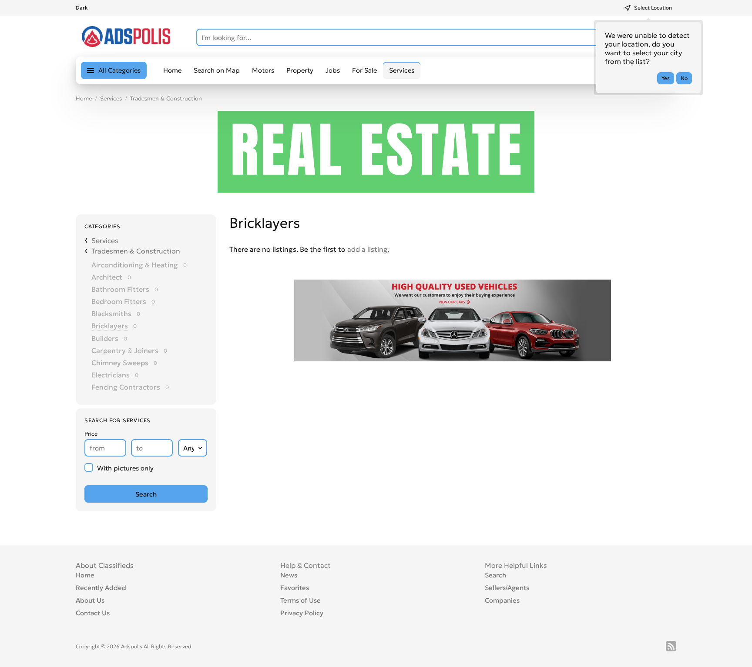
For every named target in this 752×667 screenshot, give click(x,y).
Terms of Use (300, 600)
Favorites (294, 588)
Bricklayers (109, 325)
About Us (90, 600)
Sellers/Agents (507, 588)
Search (495, 575)
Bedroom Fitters (118, 301)
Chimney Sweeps (119, 362)
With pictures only (125, 468)
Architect (106, 277)
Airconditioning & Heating (134, 264)
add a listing (367, 249)
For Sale (364, 70)
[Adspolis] (126, 44)
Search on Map (217, 70)
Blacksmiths (111, 313)
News (288, 575)
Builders (104, 338)
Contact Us (93, 613)
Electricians (110, 374)
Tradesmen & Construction (166, 98)
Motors (263, 70)
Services (111, 98)
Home (172, 70)
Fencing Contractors (125, 387)
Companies (502, 600)
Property (299, 70)
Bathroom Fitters (120, 289)
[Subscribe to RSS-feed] (671, 646)
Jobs (333, 70)
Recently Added (101, 588)
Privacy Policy (301, 613)
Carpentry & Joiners (124, 350)
